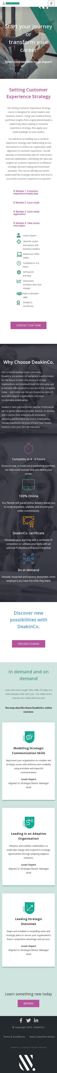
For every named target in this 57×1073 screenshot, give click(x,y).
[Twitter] (28, 1020)
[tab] (28, 192)
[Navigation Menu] (51, 3)
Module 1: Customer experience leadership (25, 192)
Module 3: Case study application (26, 213)
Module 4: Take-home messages (26, 224)
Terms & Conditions (14, 1036)
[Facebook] (20, 1020)
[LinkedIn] (36, 1020)
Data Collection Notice (42, 1036)
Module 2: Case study (27, 202)
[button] (28, 325)
